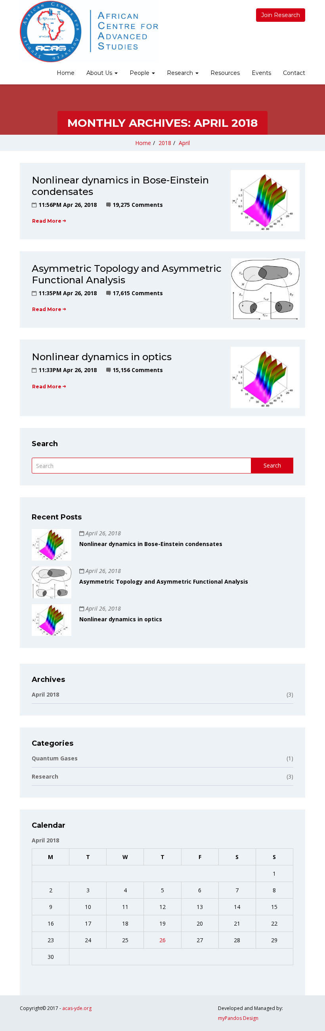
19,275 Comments (138, 204)
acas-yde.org (77, 1008)
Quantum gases (162, 758)
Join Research (280, 15)
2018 (165, 143)
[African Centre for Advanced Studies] (89, 31)
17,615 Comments (138, 293)
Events (261, 72)
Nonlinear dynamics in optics (102, 357)
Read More (46, 221)
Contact (294, 72)
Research (181, 72)
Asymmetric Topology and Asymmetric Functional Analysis (127, 274)
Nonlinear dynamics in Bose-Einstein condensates (120, 185)
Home (66, 72)
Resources (225, 72)
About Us (100, 72)
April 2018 (162, 694)
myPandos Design (238, 1018)
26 (162, 940)
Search (272, 465)
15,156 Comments (138, 370)
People (140, 72)
